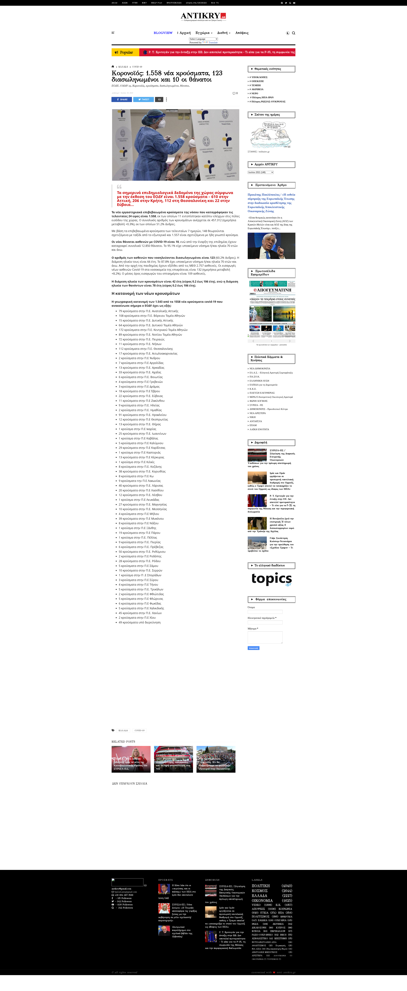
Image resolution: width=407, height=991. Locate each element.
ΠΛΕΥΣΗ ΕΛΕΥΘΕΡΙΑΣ (262, 393)
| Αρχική (184, 33)
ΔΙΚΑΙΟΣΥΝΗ (259, 927)
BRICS (283, 935)
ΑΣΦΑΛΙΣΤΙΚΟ (260, 938)
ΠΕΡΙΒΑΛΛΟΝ (277, 931)
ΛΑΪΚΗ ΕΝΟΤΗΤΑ (259, 429)
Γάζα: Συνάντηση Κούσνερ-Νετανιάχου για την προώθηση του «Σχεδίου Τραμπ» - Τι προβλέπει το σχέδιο (271, 544)
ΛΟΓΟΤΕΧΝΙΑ (280, 956)
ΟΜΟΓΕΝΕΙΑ (257, 959)
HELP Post (156, 3)
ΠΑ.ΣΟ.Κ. (255, 376)
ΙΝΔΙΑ (255, 924)
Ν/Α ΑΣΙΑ (256, 949)
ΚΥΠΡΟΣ (280, 927)
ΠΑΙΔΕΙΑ (262, 920)
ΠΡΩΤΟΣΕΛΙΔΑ (174, 3)
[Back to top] (399, 983)
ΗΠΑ (281, 912)
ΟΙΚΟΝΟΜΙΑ (262, 901)
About (114, 3)
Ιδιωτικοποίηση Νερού (277, 949)
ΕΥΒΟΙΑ (256, 931)
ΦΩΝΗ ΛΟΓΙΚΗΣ (259, 401)
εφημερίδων (274, 345)
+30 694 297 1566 (123, 895)
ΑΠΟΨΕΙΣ (258, 909)
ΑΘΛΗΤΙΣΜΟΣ (259, 945)
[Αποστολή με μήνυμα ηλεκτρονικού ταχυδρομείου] (159, 99)
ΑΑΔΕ (125, 3)
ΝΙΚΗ (253, 417)
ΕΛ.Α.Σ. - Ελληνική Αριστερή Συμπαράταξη (271, 372)
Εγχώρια (203, 33)
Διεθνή (222, 33)
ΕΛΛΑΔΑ (123, 66)
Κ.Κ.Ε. (253, 389)
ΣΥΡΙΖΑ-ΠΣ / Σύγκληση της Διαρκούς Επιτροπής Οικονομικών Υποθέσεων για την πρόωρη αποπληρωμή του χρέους (271, 458)
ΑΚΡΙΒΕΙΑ (277, 924)
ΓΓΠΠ (135, 3)
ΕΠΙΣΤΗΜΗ (280, 938)
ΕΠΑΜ (253, 425)
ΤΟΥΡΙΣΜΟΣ (272, 959)
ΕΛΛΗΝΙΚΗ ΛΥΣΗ (259, 380)
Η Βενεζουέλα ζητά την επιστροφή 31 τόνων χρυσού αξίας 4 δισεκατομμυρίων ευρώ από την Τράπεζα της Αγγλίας (271, 525)
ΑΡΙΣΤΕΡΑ (257, 955)
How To (215, 3)
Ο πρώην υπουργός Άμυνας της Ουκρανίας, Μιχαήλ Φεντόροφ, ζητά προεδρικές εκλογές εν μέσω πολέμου (217, 52)
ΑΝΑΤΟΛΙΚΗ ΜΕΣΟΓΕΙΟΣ (264, 952)
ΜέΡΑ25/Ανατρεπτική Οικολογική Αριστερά (271, 397)
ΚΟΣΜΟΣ (260, 891)
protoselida (283, 345)
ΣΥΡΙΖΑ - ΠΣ (256, 405)
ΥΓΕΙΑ (264, 912)
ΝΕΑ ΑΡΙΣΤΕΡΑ (258, 413)
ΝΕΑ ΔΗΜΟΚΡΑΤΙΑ (260, 368)
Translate (213, 42)
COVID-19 (137, 66)
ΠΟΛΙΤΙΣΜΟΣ (260, 916)
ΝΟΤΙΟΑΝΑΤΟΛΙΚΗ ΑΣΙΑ (264, 942)
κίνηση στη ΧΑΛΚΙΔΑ (196, 3)
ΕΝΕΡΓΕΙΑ (286, 917)
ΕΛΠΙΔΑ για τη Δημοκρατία (263, 384)
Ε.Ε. (278, 905)
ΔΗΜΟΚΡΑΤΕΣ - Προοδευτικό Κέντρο (269, 409)
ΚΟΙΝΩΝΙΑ (285, 909)
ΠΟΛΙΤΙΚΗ (261, 886)
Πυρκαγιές (281, 945)
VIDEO (256, 905)
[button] (288, 33)
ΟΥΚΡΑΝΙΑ (280, 920)
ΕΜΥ (144, 3)
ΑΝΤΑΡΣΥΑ (256, 421)
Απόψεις (242, 33)
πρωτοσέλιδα (263, 345)
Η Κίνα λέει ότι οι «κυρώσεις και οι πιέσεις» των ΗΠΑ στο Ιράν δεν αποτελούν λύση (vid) (177, 891)
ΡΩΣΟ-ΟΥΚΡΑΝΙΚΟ (262, 935)
